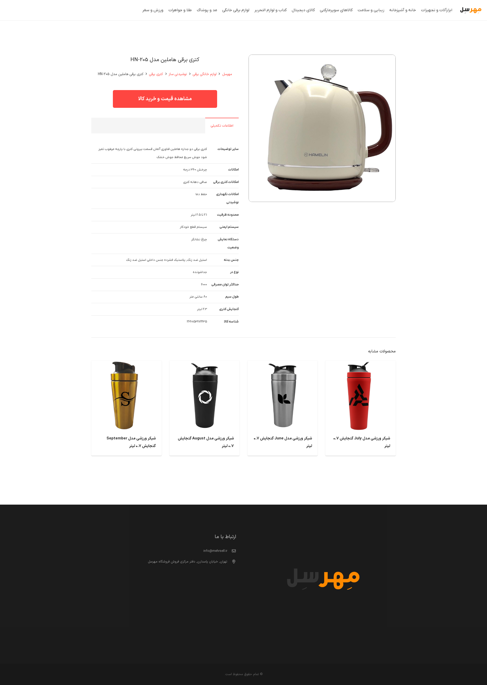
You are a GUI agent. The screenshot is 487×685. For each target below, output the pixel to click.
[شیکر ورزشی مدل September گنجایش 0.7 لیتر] (126, 364)
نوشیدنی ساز (178, 74)
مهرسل (227, 74)
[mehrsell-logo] (470, 10)
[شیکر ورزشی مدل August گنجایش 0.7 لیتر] (204, 364)
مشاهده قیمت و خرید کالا (165, 99)
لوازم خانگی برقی (205, 74)
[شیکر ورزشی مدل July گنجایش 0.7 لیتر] (360, 364)
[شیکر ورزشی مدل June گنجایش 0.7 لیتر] (283, 364)
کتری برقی (156, 74)
